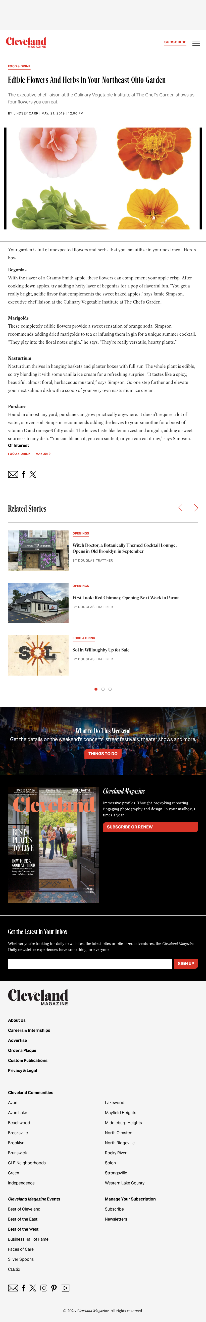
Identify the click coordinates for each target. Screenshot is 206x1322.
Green (13, 1173)
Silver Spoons (21, 1259)
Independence (21, 1183)
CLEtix (14, 1269)
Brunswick (17, 1153)
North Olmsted (118, 1132)
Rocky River (116, 1153)
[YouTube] (65, 1288)
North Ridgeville (120, 1143)
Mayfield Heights (120, 1112)
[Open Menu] (196, 44)
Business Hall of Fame (28, 1239)
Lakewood (114, 1102)
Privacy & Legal (22, 1070)
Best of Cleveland (24, 1209)
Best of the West (23, 1229)
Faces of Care (21, 1249)
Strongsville (116, 1173)
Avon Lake (17, 1112)
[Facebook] (23, 1288)
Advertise (17, 1040)
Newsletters (116, 1219)
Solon (110, 1163)
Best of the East (22, 1219)
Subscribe (175, 42)
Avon (12, 1102)
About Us (17, 1020)
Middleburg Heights (123, 1122)
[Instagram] (43, 1288)
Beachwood (19, 1122)
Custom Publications (27, 1060)
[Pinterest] (54, 1288)
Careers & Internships (29, 1030)
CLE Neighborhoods (27, 1163)
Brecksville (18, 1132)
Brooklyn (16, 1143)
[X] (32, 1288)
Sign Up (186, 963)
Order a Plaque (22, 1050)
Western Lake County (124, 1183)
